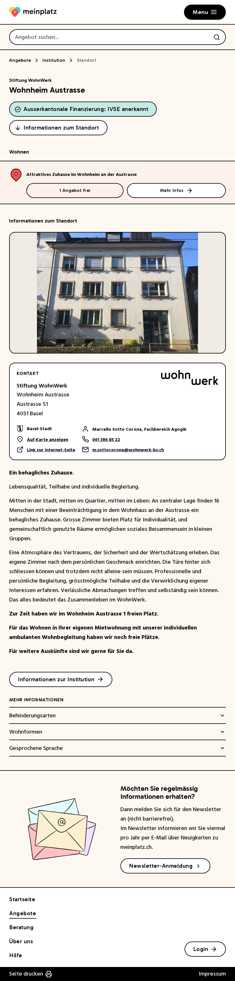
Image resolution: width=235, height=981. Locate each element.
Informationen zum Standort (61, 127)
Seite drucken (26, 974)
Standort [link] (86, 60)
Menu (200, 12)
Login (200, 949)
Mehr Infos (172, 190)
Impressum (212, 974)
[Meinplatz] (32, 12)
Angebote (20, 60)
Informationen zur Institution (56, 679)
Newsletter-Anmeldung (161, 865)
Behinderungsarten (32, 716)
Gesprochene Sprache (36, 748)
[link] (46, 428)
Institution (53, 60)
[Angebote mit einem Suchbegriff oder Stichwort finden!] (216, 37)
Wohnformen (25, 732)
